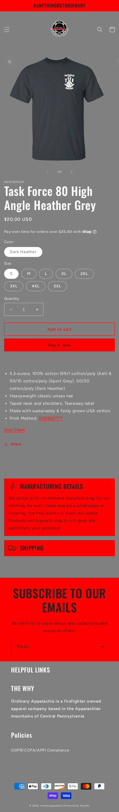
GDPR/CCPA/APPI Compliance (40, 750)
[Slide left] (47, 171)
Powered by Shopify (77, 805)
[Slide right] (72, 171)
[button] (7, 29)
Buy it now (59, 345)
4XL (36, 286)
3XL (13, 286)
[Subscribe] (101, 646)
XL (63, 273)
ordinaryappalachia (52, 805)
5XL (57, 286)
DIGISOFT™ (51, 418)
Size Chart (14, 429)
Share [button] (16, 444)
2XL (84, 273)
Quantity (11, 298)
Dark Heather (23, 251)
